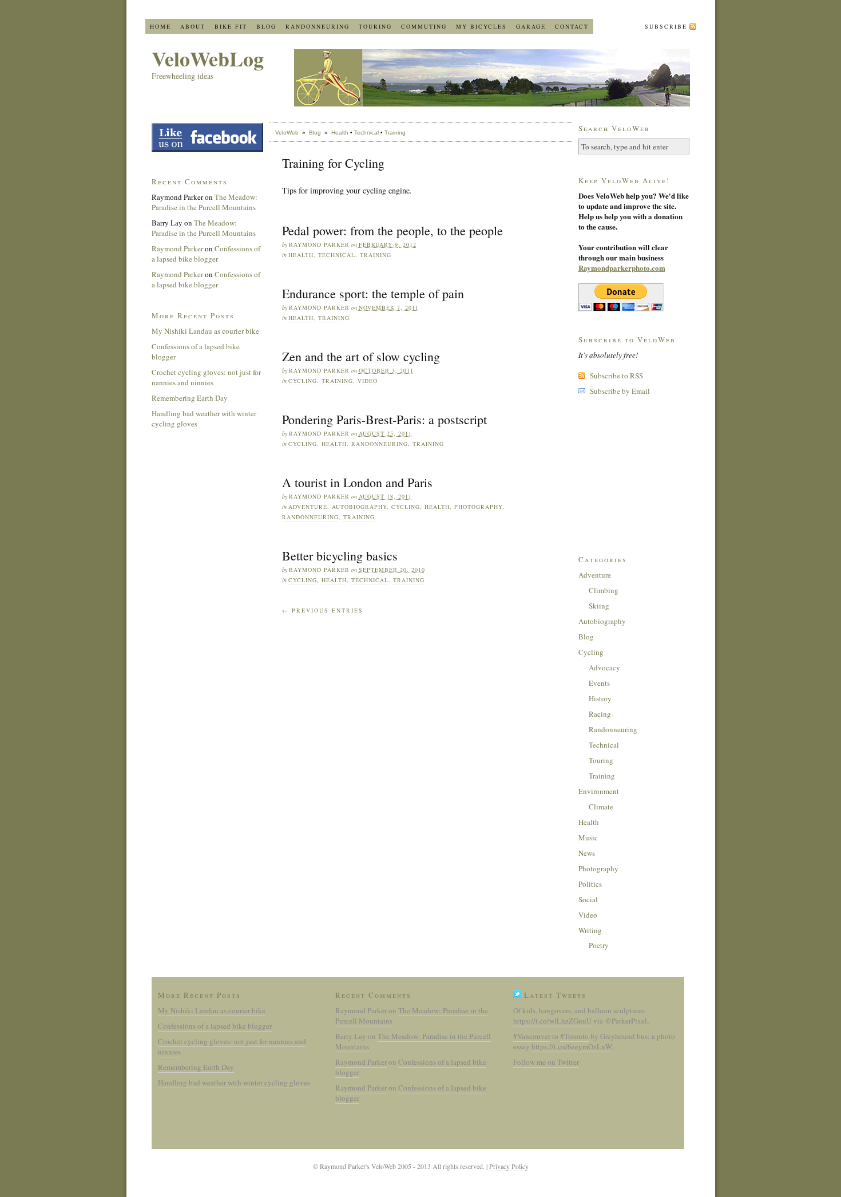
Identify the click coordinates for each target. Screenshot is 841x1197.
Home (160, 26)
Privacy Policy (509, 1166)
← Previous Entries (322, 610)
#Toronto (574, 1036)
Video (368, 381)
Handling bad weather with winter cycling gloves (234, 1082)
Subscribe (666, 26)
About (192, 26)
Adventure (307, 507)
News (586, 853)
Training (395, 132)
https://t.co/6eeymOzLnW (571, 1046)
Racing (600, 714)
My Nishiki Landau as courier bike (205, 331)
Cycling (302, 381)
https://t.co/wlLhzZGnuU (552, 1021)
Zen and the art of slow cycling (361, 356)
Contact (572, 26)
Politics (590, 884)
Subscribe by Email (620, 391)
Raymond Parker (177, 248)
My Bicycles (481, 26)
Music (588, 837)
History (600, 698)
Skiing (599, 606)
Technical (366, 132)
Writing (590, 930)
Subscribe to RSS (616, 375)
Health (339, 132)
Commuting (424, 26)
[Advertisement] (635, 474)
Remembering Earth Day (190, 398)
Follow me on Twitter (546, 1062)
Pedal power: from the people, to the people (392, 230)
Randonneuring (317, 26)
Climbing (603, 590)
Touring (375, 26)
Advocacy (604, 667)
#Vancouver (531, 1036)
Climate (601, 806)
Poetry (599, 945)
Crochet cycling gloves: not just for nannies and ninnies (206, 377)
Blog (266, 26)
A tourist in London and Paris (357, 482)
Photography (478, 507)
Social (588, 899)
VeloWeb (287, 132)
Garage (531, 26)
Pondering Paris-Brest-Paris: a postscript (384, 419)
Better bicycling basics (340, 555)
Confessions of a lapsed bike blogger (206, 253)
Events (599, 683)
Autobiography (359, 507)
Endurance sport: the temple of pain (373, 293)
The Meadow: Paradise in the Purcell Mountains (204, 202)
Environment (598, 791)
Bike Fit (231, 26)
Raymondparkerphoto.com (621, 267)
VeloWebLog (208, 58)
